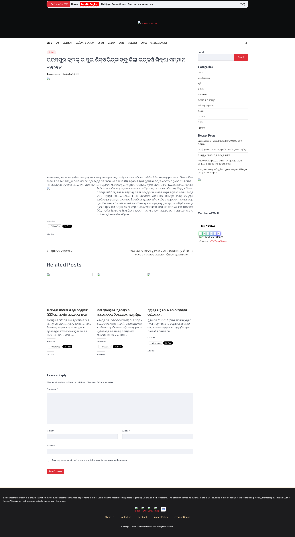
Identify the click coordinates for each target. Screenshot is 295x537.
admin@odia (54, 74)
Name (51, 430)
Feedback (141, 517)
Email (126, 430)
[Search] (246, 43)
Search (201, 52)
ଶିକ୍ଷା (121, 42)
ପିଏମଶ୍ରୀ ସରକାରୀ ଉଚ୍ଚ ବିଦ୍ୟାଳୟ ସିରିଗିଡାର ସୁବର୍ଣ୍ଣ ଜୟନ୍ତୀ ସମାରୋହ (67, 312)
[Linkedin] (150, 511)
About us (147, 4)
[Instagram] (156, 511)
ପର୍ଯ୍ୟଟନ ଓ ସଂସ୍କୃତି (85, 42)
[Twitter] (144, 511)
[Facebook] (137, 511)
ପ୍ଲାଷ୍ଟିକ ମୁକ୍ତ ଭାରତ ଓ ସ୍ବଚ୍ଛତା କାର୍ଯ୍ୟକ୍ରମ (167, 312)
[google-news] (163, 510)
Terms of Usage (181, 517)
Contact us (134, 4)
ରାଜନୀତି (111, 42)
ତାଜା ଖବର (67, 42)
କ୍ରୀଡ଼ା (144, 42)
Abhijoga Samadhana (113, 4)
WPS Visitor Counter (218, 241)
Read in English (89, 4)
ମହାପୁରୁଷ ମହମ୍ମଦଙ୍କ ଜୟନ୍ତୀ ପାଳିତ (214, 155)
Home (74, 4)
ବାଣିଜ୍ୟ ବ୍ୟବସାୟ (158, 42)
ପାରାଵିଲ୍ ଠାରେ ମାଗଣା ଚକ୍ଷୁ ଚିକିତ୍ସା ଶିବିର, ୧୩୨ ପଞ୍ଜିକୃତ (223, 150)
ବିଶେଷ (101, 42)
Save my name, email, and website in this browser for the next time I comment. (90, 460)
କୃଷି (57, 42)
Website (51, 445)
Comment (52, 389)
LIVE (49, 42)
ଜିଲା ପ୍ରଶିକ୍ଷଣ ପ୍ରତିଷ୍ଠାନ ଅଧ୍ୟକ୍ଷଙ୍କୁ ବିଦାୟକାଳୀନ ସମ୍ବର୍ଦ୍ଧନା (119, 312)
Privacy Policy (160, 517)
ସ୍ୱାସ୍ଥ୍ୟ (132, 42)
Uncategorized (204, 78)
